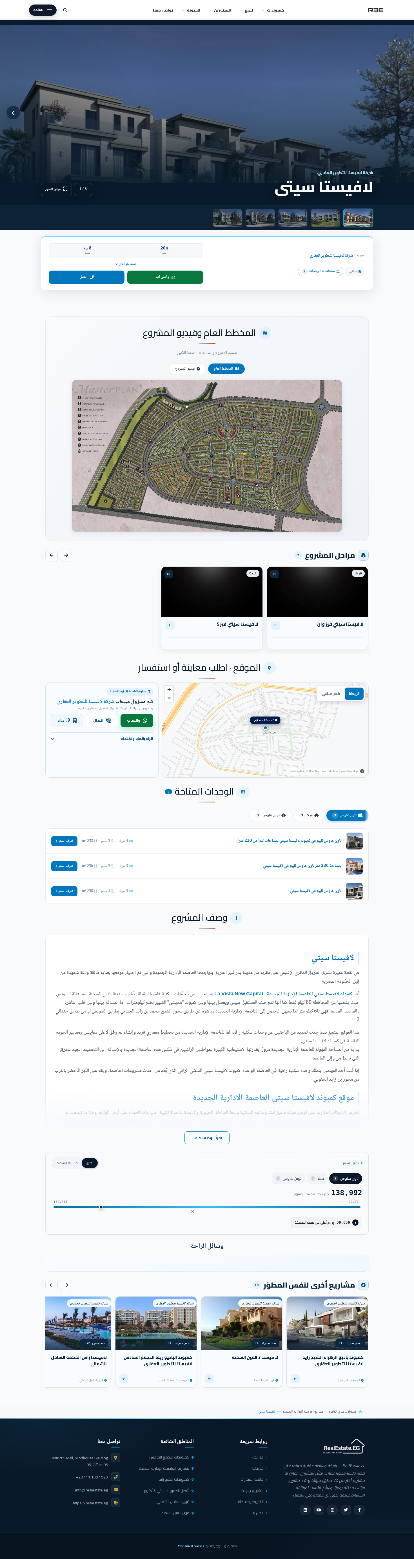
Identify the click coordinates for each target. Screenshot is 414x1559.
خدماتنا (258, 1468)
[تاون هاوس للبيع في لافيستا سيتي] (207, 891)
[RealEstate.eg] (375, 10)
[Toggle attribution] (362, 771)
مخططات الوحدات (319, 271)
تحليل (90, 1162)
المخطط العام (223, 369)
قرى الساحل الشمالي (173, 1501)
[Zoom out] (169, 698)
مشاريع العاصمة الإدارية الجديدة (303, 1412)
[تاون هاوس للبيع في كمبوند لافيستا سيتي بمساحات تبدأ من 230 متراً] (207, 841)
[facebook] (359, 1510)
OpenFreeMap (297, 771)
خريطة (354, 693)
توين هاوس (268, 815)
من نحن (258, 1457)
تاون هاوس (345, 815)
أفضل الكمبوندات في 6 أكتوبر (166, 1490)
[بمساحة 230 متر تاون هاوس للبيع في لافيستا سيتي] (207, 866)
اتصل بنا (258, 1512)
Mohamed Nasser (190, 1545)
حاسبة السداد (67, 1162)
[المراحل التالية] (51, 555)
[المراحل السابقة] (66, 555)
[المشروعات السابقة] (66, 1285)
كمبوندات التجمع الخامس (169, 1457)
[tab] (358, 218)
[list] (207, 1263)
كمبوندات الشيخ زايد (174, 1479)
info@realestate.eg (91, 1490)
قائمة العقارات (252, 1479)
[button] (207, 456)
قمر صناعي (331, 693)
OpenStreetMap (348, 771)
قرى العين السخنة (175, 1512)
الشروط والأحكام (251, 1501)
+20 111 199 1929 (92, 1477)
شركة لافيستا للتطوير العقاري (331, 256)
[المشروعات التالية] (51, 1285)
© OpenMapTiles (316, 771)
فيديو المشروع (185, 369)
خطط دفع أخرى (128, 264)
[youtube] (318, 1510)
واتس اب (162, 277)
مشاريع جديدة (252, 1490)
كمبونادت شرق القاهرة (342, 1412)
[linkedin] (305, 1510)
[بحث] (65, 10)
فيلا (307, 815)
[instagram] (332, 1510)
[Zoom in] (169, 690)
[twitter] (345, 1510)
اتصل (83, 277)
